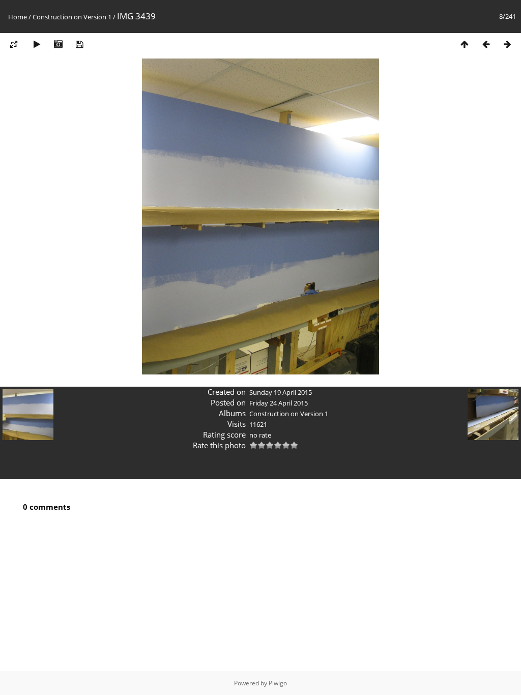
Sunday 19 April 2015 (280, 392)
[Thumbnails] (464, 44)
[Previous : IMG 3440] (486, 44)
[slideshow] (36, 44)
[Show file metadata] (58, 44)
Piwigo (278, 683)
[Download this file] (79, 44)
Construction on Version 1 (72, 16)
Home (17, 16)
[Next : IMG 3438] (507, 44)
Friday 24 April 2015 (278, 403)
